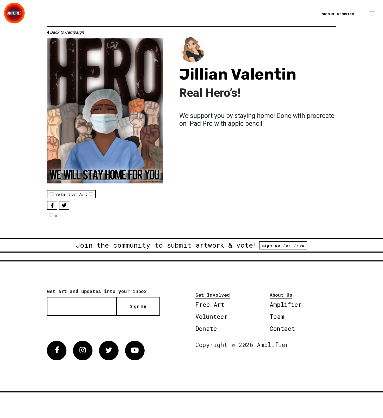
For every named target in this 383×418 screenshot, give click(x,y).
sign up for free (283, 245)
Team (277, 316)
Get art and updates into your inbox (97, 291)
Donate (206, 328)
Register (345, 14)
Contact (282, 328)
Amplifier (286, 304)
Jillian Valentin (237, 74)
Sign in (328, 14)
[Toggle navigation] (372, 13)
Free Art (210, 304)
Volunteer (211, 316)
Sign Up (138, 306)
